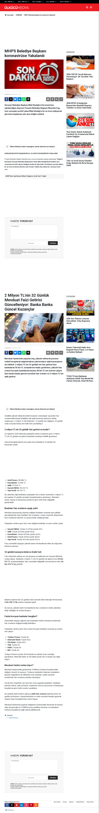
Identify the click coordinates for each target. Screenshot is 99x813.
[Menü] (91, 7)
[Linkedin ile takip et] (21, 805)
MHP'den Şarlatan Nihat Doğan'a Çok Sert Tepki (26, 176)
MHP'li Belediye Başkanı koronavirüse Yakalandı (39, 15)
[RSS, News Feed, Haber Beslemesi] (36, 805)
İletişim (71, 802)
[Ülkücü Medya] (17, 7)
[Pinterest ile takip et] (31, 805)
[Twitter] (11, 99)
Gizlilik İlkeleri (80, 802)
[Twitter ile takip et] (11, 805)
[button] (52, 99)
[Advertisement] (49, 32)
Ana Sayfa (10, 15)
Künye (65, 802)
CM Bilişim (11, 810)
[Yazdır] (48, 99)
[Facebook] (6, 99)
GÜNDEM (19, 15)
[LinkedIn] (19, 99)
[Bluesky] (15, 99)
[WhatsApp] (24, 99)
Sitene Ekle (90, 802)
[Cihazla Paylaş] (28, 99)
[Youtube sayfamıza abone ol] (16, 805)
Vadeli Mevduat (13, 718)
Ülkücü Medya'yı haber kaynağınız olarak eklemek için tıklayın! (32, 147)
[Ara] (87, 7)
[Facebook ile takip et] (7, 805)
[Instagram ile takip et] (26, 805)
